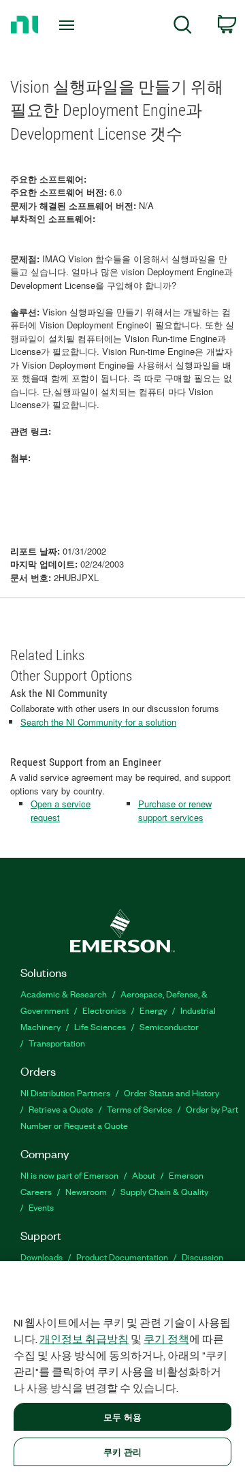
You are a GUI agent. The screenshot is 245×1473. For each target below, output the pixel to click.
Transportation (57, 1042)
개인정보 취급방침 (84, 1339)
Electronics (104, 1010)
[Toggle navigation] (68, 25)
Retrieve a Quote (61, 1108)
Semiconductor (169, 1026)
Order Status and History (171, 1092)
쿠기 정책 (166, 1339)
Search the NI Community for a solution (98, 721)
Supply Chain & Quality (164, 1191)
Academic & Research (63, 993)
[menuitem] (183, 26)
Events (41, 1206)
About (143, 1174)
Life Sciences (100, 1026)
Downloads (41, 1256)
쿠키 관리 (122, 1451)
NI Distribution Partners (65, 1092)
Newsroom (86, 1191)
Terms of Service (139, 1108)
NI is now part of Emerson (69, 1174)
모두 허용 (122, 1416)
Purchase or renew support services (175, 810)
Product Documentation (122, 1256)
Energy (153, 1010)
